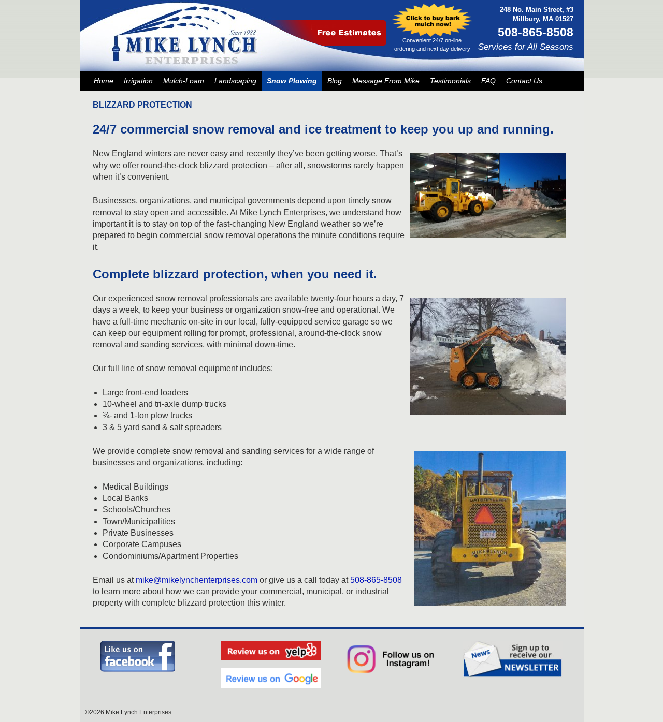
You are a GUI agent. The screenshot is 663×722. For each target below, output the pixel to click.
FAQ (488, 81)
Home (103, 81)
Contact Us (524, 81)
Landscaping (235, 81)
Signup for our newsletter (513, 659)
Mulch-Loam (183, 81)
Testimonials (450, 81)
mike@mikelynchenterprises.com (196, 580)
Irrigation (138, 81)
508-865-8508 (376, 580)
